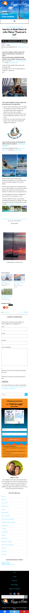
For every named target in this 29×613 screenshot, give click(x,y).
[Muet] (22, 41)
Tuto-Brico (4, 551)
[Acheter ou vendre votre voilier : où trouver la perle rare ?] (19, 277)
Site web (3, 340)
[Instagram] (11, 594)
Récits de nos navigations (7, 544)
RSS (2, 48)
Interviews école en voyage (8, 522)
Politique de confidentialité (14, 589)
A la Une (3, 496)
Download (20, 43)
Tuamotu (3, 548)
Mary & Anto (6, 312)
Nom (3, 326)
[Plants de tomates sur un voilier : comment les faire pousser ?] (6, 292)
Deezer (25, 47)
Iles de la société (5, 515)
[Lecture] (3, 41)
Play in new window (11, 43)
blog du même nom (13, 62)
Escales (3, 509)
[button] (14, 21)
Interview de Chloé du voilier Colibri (6, 282)
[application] (14, 41)
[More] (7, 306)
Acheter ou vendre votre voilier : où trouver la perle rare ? (19, 283)
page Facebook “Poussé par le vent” (15, 204)
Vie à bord (3, 554)
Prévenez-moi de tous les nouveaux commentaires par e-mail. (13, 371)
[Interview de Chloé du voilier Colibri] (6, 277)
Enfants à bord (5, 506)
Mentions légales (14, 584)
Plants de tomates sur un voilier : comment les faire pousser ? (6, 297)
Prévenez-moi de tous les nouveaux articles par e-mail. (13, 377)
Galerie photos (5, 512)
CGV (14, 572)
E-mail (3, 333)
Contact (14, 576)
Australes (3, 499)
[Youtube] (18, 594)
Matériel (3, 535)
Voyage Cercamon (5, 563)
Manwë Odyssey (5, 562)
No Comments (15, 37)
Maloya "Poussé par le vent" (8, 564)
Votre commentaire (6, 347)
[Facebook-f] (14, 594)
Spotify (19, 47)
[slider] (25, 41)
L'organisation (4, 525)
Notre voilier (4, 538)
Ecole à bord (4, 503)
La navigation (4, 532)
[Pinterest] (4, 306)
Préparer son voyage (6, 541)
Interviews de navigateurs (14, 27)
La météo (3, 528)
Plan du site (14, 580)
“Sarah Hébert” (18, 150)
